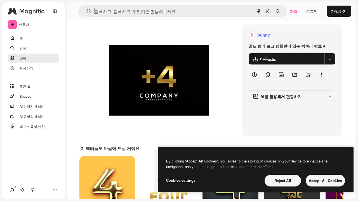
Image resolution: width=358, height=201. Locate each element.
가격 (294, 11)
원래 (141, 35)
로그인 (312, 11)
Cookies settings (181, 180)
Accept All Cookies (325, 180)
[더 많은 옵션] (321, 74)
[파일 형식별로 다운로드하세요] (329, 58)
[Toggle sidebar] (54, 11)
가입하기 (339, 11)
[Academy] (22, 189)
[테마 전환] (32, 189)
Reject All (282, 180)
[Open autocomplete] (86, 11)
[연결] (12, 189)
